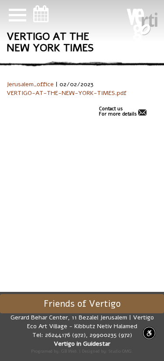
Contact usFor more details (118, 111)
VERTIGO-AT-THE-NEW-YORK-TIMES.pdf (66, 93)
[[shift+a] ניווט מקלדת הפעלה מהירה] (149, 333)
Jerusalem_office (30, 84)
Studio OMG (120, 351)
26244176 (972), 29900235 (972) (88, 335)
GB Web (69, 351)
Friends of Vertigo (82, 304)
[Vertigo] (142, 24)
